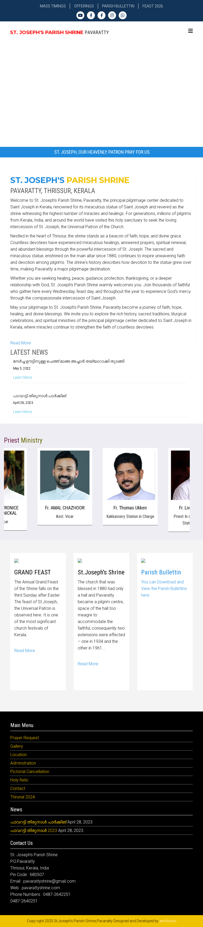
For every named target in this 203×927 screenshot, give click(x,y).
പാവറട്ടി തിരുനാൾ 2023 (33, 830)
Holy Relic (19, 780)
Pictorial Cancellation (29, 771)
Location (18, 754)
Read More (20, 342)
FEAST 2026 (152, 6)
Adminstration (23, 763)
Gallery (16, 746)
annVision (167, 921)
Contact (17, 788)
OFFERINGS (84, 6)
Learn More (22, 373)
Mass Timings (53, 6)
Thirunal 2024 (22, 796)
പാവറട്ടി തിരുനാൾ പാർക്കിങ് (39, 391)
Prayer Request (24, 737)
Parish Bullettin (118, 6)
